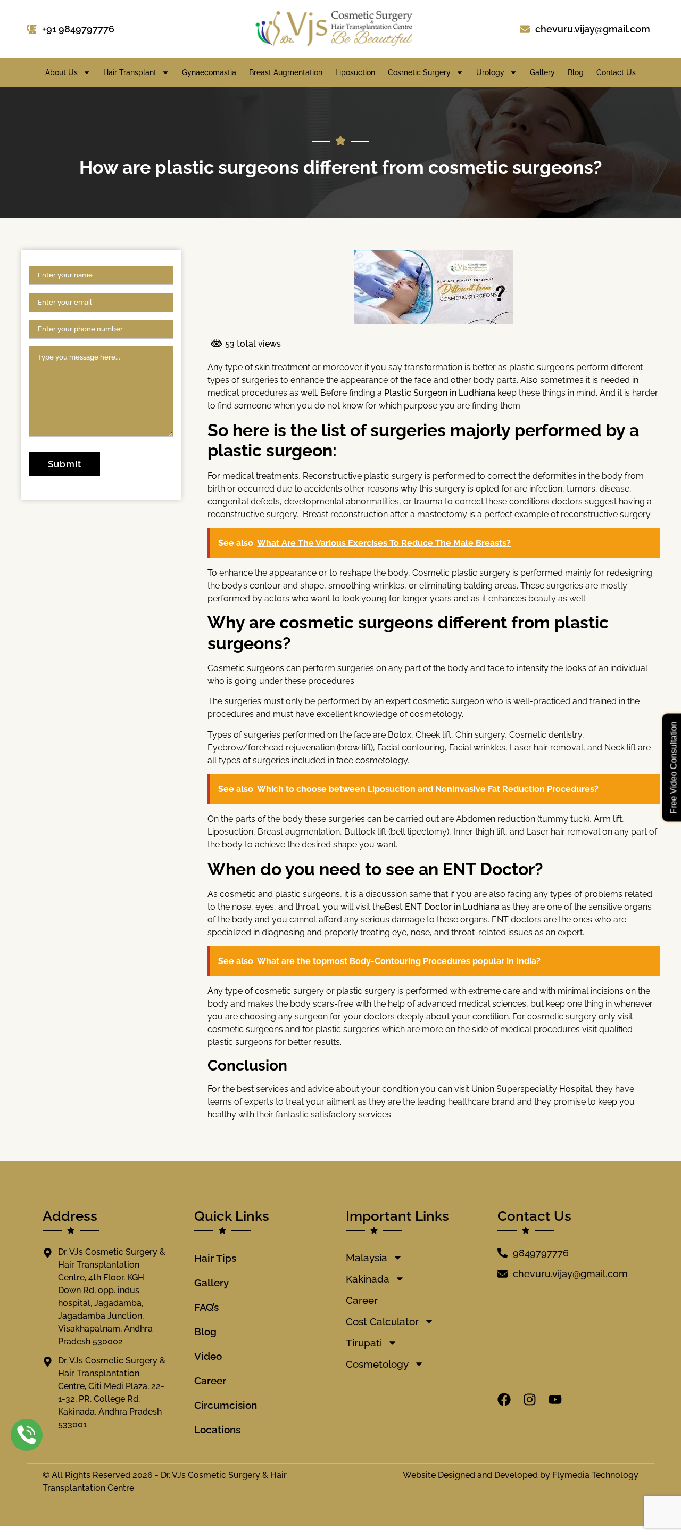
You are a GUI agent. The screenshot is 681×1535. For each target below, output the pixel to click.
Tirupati (364, 1343)
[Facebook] (504, 1399)
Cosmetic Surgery (419, 72)
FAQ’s (206, 1307)
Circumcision (225, 1405)
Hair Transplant (129, 72)
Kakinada (367, 1279)
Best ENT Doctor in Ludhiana (443, 907)
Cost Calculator (382, 1321)
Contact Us (616, 72)
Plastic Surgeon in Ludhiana (440, 393)
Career (210, 1380)
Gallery (542, 72)
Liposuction (355, 72)
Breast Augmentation (285, 72)
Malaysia (366, 1257)
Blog (576, 72)
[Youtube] (555, 1399)
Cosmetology (377, 1364)
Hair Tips (215, 1258)
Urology (490, 72)
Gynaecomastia (209, 72)
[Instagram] (529, 1399)
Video (208, 1356)
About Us (61, 72)
